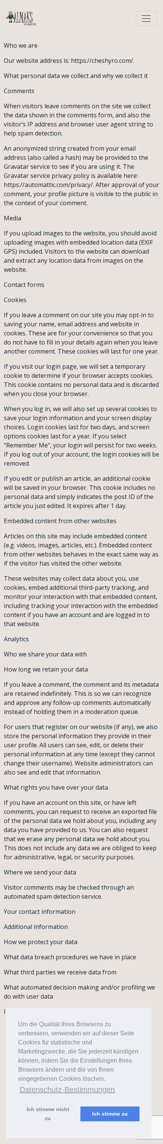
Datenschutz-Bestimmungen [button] (67, 1089)
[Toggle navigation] (146, 18)
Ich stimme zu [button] (110, 1114)
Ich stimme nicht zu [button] (48, 1113)
